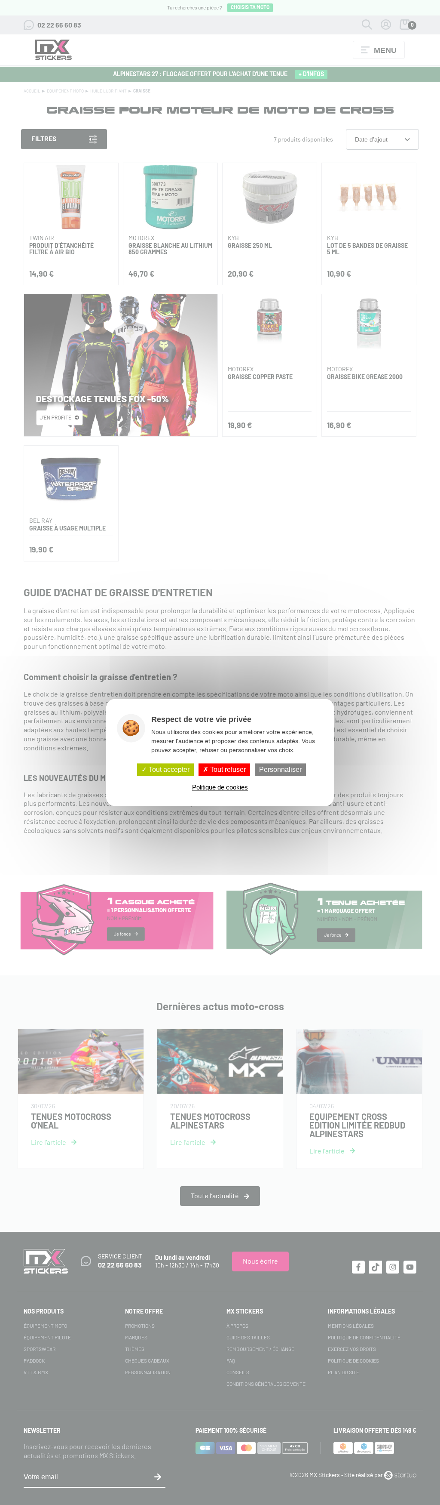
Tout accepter (168, 769)
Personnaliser (280, 769)
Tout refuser (227, 769)
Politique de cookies (220, 787)
